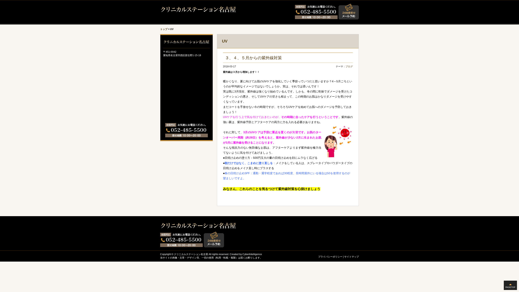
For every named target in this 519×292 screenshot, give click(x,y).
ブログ (349, 66)
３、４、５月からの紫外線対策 (253, 58)
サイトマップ (351, 256)
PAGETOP (510, 287)
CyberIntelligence (252, 254)
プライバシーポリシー (330, 256)
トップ (163, 29)
